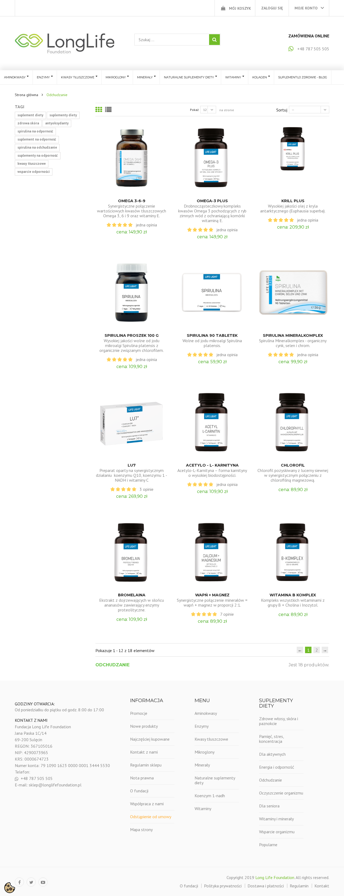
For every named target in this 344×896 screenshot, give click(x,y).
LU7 (132, 465)
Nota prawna (142, 777)
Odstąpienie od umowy (150, 816)
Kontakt (321, 886)
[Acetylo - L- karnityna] (212, 422)
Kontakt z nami (144, 752)
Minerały (202, 765)
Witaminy (203, 808)
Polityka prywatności (223, 886)
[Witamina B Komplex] (293, 552)
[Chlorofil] (293, 422)
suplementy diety (63, 115)
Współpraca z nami (147, 803)
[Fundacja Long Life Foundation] (64, 43)
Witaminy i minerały (276, 818)
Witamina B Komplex (293, 595)
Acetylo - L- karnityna (212, 465)
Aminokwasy (206, 713)
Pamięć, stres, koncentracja (271, 739)
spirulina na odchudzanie (37, 147)
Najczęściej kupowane (150, 739)
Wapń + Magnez (212, 595)
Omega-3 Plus (212, 200)
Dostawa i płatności (266, 886)
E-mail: (22, 785)
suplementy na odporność (37, 155)
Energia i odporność (276, 767)
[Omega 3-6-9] (132, 158)
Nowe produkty (144, 726)
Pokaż (194, 110)
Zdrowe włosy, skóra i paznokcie (278, 721)
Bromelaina (131, 595)
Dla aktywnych (272, 754)
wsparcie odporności (33, 171)
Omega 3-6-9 (131, 200)
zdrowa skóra (28, 123)
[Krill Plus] (293, 158)
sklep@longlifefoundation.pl (55, 785)
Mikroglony (204, 752)
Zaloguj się (272, 8)
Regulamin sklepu (146, 765)
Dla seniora (269, 805)
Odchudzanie (270, 780)
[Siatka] (98, 109)
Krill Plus (292, 200)
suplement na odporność (36, 139)
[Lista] (108, 109)
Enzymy (202, 726)
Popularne (268, 844)
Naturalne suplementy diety (215, 780)
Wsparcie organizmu (277, 831)
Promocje (138, 713)
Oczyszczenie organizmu (281, 793)
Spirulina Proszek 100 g (132, 335)
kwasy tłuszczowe (31, 163)
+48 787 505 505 (313, 48)
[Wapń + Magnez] (212, 552)
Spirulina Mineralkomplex (293, 335)
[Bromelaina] (132, 552)
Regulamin (299, 886)
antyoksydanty (57, 123)
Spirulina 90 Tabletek (212, 335)
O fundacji (139, 790)
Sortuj (281, 110)
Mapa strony (141, 829)
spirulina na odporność (35, 131)
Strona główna (26, 94)
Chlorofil (293, 465)
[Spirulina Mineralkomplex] (293, 293)
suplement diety (30, 115)
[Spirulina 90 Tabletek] (212, 293)
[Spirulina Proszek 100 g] (132, 293)
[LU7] (132, 422)
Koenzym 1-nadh (210, 795)
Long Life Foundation (274, 877)
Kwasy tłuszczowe (211, 739)
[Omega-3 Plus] (212, 158)
